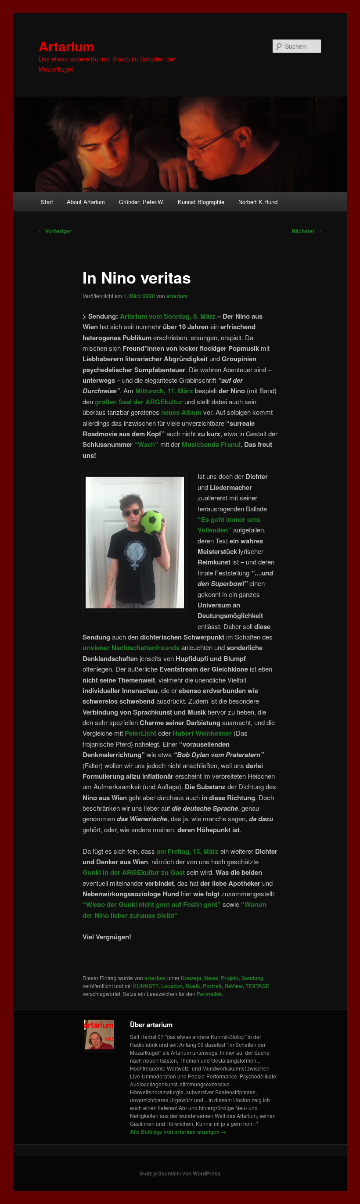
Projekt (230, 978)
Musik (192, 986)
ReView (233, 986)
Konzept (191, 978)
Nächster (306, 231)
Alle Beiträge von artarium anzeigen (178, 1132)
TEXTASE (257, 986)
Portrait (212, 986)
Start (47, 202)
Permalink (209, 994)
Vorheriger (55, 231)
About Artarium (86, 202)
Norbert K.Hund (257, 202)
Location (172, 986)
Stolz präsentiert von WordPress (180, 1173)
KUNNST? (145, 986)
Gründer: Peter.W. (141, 202)
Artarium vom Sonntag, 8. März (168, 316)
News (211, 978)
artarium (177, 296)
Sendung (252, 978)
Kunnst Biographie (201, 202)
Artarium (66, 45)
